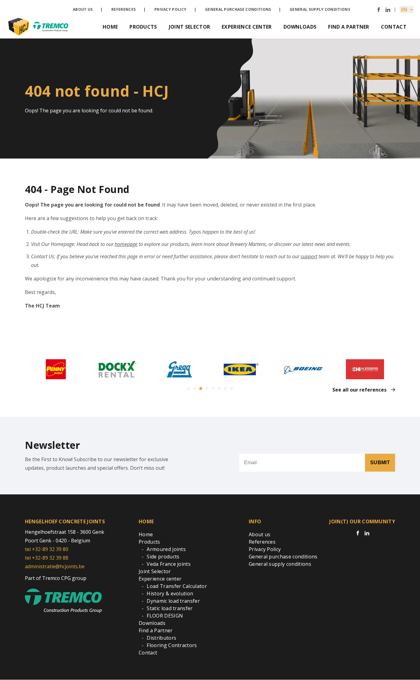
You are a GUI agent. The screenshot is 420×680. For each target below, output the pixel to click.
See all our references (359, 389)
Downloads (300, 26)
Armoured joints (166, 549)
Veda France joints (169, 564)
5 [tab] (213, 388)
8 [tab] (231, 388)
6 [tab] (219, 388)
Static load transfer (169, 608)
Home (110, 26)
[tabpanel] (56, 369)
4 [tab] (206, 388)
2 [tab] (194, 388)
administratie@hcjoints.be (55, 566)
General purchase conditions (238, 9)
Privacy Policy (170, 9)
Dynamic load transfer (173, 601)
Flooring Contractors (172, 645)
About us (83, 9)
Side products (163, 556)
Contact (393, 26)
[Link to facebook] (378, 9)
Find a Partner (348, 26)
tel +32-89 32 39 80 (46, 549)
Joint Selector (189, 26)
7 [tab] (225, 388)
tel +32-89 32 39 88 (46, 557)
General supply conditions (320, 9)
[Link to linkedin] (388, 9)
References (123, 9)
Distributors (161, 637)
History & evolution (170, 593)
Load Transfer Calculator (177, 586)
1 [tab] (188, 388)
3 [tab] (200, 388)
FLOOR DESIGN (165, 615)
